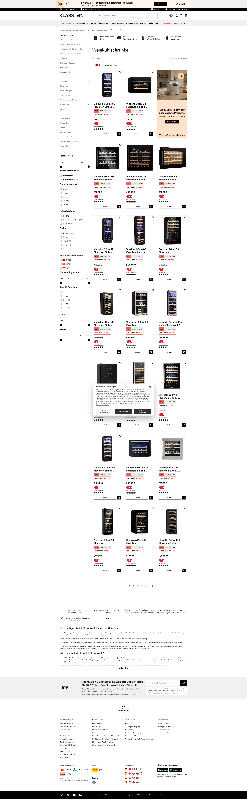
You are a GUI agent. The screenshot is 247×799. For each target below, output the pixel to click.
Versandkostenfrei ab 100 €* (91, 9)
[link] (107, 85)
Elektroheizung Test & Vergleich (103, 745)
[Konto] (177, 15)
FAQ (107, 619)
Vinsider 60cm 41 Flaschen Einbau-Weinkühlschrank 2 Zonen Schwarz (170, 396)
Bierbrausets (64, 86)
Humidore (63, 58)
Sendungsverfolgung (132, 727)
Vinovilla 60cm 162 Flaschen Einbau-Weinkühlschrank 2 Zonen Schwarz (105, 105)
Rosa (67, 249)
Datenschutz (96, 795)
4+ (75, 179)
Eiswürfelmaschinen (67, 742)
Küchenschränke (66, 132)
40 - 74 (67, 308)
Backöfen (63, 68)
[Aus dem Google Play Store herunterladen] (175, 770)
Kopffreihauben (65, 736)
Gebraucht (68, 224)
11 (149, 586)
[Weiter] (189, 23)
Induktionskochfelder (67, 754)
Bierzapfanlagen (66, 91)
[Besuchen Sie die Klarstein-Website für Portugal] (133, 782)
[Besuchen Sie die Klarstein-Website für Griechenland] (141, 782)
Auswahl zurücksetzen (110, 65)
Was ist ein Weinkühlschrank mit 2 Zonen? (107, 611)
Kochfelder (64, 81)
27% (65, 205)
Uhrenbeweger (65, 118)
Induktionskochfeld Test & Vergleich (105, 739)
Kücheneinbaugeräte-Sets (69, 141)
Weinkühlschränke (66, 35)
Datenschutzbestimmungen (166, 776)
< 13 (65, 292)
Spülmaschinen (65, 95)
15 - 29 (66, 300)
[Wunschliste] (181, 15)
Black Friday (96, 724)
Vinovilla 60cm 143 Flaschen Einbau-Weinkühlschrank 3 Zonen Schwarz (170, 542)
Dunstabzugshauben (67, 63)
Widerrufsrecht (130, 736)
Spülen (62, 128)
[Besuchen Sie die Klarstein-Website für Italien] (141, 769)
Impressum (114, 795)
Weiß (67, 241)
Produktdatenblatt (98, 126)
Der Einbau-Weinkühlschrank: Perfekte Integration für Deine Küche (171, 611)
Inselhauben (64, 733)
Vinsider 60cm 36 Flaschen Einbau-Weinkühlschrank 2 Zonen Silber (170, 469)
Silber (68, 237)
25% (66, 201)
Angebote (168, 23)
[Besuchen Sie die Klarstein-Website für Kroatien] (130, 778)
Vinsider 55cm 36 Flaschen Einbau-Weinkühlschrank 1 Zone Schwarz (137, 178)
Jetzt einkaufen (160, 4)
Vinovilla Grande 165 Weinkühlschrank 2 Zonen (170, 324)
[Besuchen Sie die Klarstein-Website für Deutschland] (126, 769)
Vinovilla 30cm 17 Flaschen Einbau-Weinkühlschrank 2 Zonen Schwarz (105, 251)
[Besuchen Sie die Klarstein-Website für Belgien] (126, 782)
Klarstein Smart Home (100, 730)
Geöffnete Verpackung (72, 220)
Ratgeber (157, 9)
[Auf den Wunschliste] (120, 72)
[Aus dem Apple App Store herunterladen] (162, 770)
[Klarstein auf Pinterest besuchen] (80, 795)
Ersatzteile (64, 146)
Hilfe (126, 724)
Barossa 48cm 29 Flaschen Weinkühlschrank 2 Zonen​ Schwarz (170, 251)
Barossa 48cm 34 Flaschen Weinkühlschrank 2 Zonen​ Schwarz (137, 542)
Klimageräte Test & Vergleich (103, 742)
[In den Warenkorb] (119, 134)
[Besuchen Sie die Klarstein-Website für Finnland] (141, 778)
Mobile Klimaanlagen (67, 727)
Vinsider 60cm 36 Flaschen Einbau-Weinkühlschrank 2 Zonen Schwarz (105, 178)
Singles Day (96, 727)
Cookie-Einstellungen (164, 733)
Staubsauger (64, 104)
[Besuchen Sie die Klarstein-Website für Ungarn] (141, 773)
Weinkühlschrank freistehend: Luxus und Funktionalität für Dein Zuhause (139, 611)
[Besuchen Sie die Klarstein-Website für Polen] (126, 778)
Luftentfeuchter (65, 730)
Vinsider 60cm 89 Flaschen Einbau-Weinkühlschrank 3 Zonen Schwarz (137, 251)
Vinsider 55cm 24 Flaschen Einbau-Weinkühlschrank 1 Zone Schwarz (169, 178)
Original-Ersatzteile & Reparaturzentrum (140, 739)
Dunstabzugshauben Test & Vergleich (105, 736)
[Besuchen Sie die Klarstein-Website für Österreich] (130, 769)
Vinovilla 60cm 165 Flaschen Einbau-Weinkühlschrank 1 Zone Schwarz (104, 469)
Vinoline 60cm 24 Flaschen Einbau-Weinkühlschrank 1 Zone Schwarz (137, 105)
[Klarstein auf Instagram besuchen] (62, 795)
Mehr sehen (123, 668)
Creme (67, 245)
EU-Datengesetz (163, 730)
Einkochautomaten (67, 137)
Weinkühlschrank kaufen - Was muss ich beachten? (76, 619)
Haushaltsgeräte (102, 30)
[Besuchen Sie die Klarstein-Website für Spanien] (126, 773)
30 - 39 (67, 304)
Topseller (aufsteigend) (179, 59)
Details (105, 134)
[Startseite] (94, 30)
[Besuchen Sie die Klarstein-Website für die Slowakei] (133, 773)
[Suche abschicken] (100, 15)
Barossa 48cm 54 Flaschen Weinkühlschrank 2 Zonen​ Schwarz (105, 542)
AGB (105, 795)
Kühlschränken (106, 658)
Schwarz (69, 233)
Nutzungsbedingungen (163, 777)
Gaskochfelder (65, 757)
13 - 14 (66, 296)
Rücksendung (129, 730)
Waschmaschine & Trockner (70, 100)
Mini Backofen (65, 72)
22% (65, 197)
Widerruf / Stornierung (133, 733)
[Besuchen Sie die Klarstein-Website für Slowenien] (137, 782)
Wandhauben (65, 751)
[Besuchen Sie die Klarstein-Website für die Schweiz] (133, 769)
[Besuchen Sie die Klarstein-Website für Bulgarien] (137, 778)
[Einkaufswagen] (186, 15)
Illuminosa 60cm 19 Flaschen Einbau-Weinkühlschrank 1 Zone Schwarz (137, 469)
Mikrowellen (64, 77)
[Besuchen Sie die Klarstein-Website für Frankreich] (137, 769)
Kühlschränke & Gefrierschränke (72, 31)
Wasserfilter (64, 123)
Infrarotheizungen (66, 739)
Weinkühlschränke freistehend (72, 54)
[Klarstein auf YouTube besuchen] (74, 795)
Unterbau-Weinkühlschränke (71, 49)
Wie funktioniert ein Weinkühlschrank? (75, 611)
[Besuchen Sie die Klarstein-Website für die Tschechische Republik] (137, 773)
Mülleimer (63, 109)
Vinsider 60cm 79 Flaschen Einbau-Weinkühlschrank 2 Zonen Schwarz (105, 324)
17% (65, 189)
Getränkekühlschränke (68, 745)
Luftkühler (63, 748)
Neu (66, 216)
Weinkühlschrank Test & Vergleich (104, 733)
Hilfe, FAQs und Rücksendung (178, 9)
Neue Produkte (180, 23)
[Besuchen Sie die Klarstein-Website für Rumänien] (133, 778)
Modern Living (65, 114)
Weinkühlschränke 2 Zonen (71, 40)
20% (65, 193)
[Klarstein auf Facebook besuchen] (68, 795)
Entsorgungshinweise (165, 727)
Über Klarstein (162, 724)
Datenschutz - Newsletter (170, 693)
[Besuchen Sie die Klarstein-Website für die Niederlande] (130, 782)
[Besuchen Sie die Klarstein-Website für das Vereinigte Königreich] (130, 773)
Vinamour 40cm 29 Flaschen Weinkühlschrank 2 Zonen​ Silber (137, 324)
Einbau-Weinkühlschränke (70, 44)
